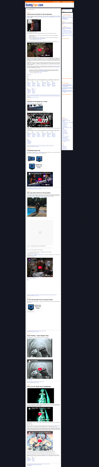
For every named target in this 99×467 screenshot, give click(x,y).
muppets (35, 381)
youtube (43, 381)
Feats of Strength (34, 255)
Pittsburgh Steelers (32, 196)
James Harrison (41, 196)
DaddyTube (30, 145)
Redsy (63, 134)
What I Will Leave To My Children (67, 31)
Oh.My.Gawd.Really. (65, 133)
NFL (35, 194)
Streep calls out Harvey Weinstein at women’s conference (34, 91)
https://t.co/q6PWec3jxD (32, 38)
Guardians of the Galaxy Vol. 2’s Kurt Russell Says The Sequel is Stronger (44, 135)
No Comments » (37, 97)
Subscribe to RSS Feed (66, 9)
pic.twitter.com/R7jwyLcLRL (43, 71)
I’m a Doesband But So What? (66, 30)
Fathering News (66, 83)
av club (29, 381)
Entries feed (64, 146)
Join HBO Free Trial (65, 19)
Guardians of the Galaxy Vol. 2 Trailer (37, 101)
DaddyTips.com (49, 5)
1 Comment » (37, 146)
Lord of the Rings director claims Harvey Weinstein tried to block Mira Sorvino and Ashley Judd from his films (44, 84)
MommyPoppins (64, 132)
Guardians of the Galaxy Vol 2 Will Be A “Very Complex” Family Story (29, 135)
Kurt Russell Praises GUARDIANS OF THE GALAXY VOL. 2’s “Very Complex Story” (39, 135)
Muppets (30, 337)
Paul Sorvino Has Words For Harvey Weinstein (39, 14)
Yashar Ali (29, 74)
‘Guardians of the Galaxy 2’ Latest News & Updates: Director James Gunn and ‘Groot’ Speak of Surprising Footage (49, 135)
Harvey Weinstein (40, 16)
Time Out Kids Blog (65, 138)
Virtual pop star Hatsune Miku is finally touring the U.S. (29, 459)
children (49, 196)
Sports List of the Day (65, 136)
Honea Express (64, 126)
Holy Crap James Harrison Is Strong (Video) (38, 193)
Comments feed (64, 147)
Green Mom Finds (64, 123)
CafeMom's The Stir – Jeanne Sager (67, 122)
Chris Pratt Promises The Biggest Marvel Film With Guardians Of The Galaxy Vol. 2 (54, 135)
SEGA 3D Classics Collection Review (33, 459)
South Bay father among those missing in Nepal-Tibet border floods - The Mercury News (67, 85)
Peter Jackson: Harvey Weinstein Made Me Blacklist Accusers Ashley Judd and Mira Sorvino (49, 84)
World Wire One (64, 141)
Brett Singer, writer (65, 119)
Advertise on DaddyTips (67, 1)
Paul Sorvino (36, 33)
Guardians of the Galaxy (30, 103)
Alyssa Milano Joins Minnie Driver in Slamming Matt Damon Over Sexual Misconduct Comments (54, 84)
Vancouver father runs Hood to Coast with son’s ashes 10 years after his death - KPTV (67, 88)
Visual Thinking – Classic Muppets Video (38, 335)
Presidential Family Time (33, 150)
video (28, 196)
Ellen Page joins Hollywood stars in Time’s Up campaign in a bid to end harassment (29, 91)
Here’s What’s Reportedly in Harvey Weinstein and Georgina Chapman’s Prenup (34, 84)
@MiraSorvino (42, 69)
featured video (33, 145)
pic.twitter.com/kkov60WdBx (40, 38)
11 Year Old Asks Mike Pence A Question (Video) (40, 299)
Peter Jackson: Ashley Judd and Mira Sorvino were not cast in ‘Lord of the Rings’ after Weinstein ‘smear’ (29, 84)
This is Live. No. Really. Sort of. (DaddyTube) (39, 386)
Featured (33, 97)
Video (36, 152)
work (29, 96)
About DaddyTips (56, 1)
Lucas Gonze (46, 454)
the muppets (38, 381)
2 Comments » (40, 464)
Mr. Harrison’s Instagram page (38, 254)
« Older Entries (29, 465)
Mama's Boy (64, 129)
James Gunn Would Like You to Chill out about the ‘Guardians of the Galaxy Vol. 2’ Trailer (29, 142)
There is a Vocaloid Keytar (56, 425)
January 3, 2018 (39, 39)
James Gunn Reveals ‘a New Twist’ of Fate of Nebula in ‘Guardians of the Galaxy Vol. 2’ (34, 135)
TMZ (27, 33)
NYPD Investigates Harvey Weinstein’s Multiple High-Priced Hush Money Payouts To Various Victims (39, 84)
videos (28, 96)
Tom (57, 454)
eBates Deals (64, 22)
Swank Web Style (64, 137)
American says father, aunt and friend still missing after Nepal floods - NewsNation (67, 91)
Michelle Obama (41, 152)
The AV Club (30, 379)
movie (57, 41)
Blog (31, 97)
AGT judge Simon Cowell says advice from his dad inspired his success (67, 28)
